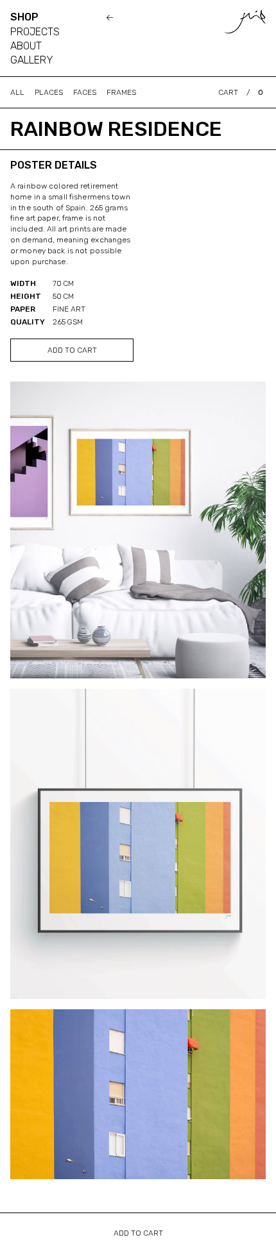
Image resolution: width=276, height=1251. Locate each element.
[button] (241, 92)
